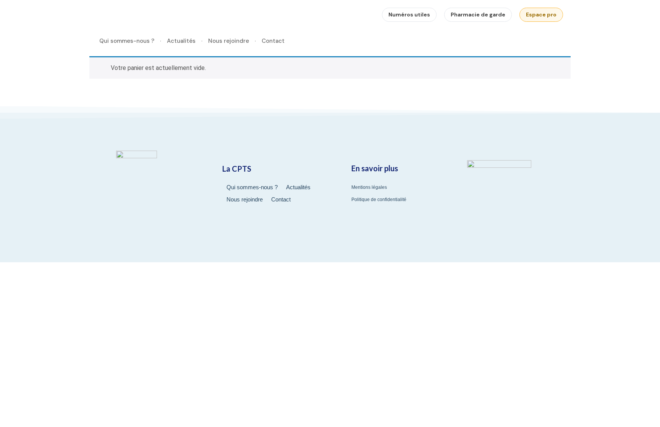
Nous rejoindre (228, 41)
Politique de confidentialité (378, 199)
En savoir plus (374, 168)
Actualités (181, 41)
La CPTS (236, 168)
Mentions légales (369, 187)
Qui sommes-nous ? (126, 41)
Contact (273, 41)
